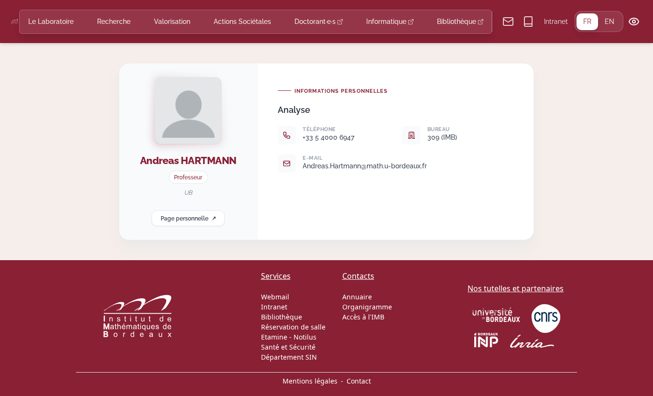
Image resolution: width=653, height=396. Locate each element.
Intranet (556, 21)
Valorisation (172, 21)
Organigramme (367, 306)
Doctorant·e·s (315, 21)
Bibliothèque (457, 21)
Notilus (305, 336)
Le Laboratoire (51, 21)
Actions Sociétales (242, 21)
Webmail (275, 296)
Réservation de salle (293, 326)
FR (587, 21)
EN (609, 21)
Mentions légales (310, 380)
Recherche (114, 21)
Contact (359, 380)
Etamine (274, 336)
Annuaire (357, 296)
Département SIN (289, 357)
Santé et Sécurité (288, 347)
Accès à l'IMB (363, 316)
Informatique (387, 21)
